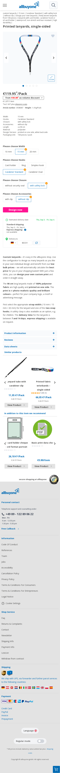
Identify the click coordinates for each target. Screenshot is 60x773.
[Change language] (36, 731)
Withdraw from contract (12, 658)
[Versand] (30, 688)
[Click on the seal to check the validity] (54, 481)
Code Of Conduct (9, 544)
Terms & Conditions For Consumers (18, 585)
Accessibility (7, 567)
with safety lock (37, 185)
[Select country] (13, 243)
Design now (15, 209)
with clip (10, 199)
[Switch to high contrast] (40, 741)
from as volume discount (22, 97)
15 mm (20, 151)
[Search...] (53, 5)
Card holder (11, 165)
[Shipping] (6, 675)
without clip (23, 199)
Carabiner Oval (37, 171)
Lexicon (5, 652)
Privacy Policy (7, 579)
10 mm (9, 151)
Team (4, 556)
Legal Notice (7, 596)
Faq (3, 618)
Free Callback (8, 528)
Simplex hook (38, 165)
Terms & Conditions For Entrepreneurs (19, 590)
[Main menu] (4, 5)
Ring (25, 165)
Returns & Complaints (11, 623)
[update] (36, 243)
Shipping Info (7, 641)
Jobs (3, 561)
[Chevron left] (6, 58)
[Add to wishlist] (53, 36)
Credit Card (6, 708)
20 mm (34, 151)
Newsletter (6, 635)
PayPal (4, 712)
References (6, 550)
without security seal (16, 185)
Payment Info (7, 647)
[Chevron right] (54, 58)
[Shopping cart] (56, 769)
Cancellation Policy (10, 573)
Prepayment (7, 719)
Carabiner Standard (14, 172)
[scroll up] (56, 755)
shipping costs (21, 104)
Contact (5, 629)
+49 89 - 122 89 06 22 (19, 514)
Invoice (4, 715)
